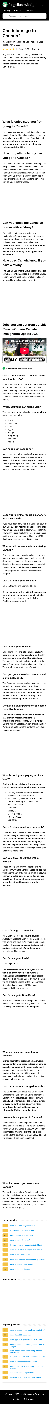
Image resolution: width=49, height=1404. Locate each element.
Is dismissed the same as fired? (22, 1230)
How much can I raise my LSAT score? (25, 1377)
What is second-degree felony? (22, 1226)
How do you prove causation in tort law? (26, 1245)
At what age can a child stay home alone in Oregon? (27, 1345)
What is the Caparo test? (20, 1255)
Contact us (30, 10)
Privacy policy (30, 1399)
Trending (6, 10)
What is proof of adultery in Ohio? (23, 1362)
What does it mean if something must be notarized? (26, 1352)
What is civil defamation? (20, 1240)
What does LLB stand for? (20, 1335)
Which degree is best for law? (22, 1235)
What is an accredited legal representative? (27, 1330)
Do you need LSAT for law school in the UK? (27, 1357)
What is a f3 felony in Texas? (21, 1264)
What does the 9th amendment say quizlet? (27, 1259)
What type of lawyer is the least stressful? (26, 1340)
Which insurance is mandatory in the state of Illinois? (27, 1367)
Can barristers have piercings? (22, 1373)
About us (16, 1399)
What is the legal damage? (20, 1269)
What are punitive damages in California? (26, 1250)
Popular (17, 10)
